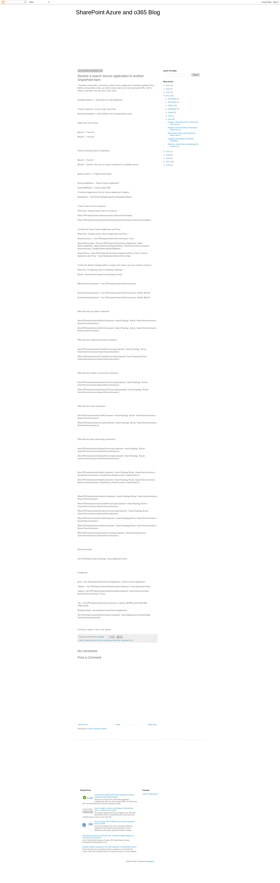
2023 (168, 89)
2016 (168, 165)
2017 (168, 162)
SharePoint (116, 640)
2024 (168, 86)
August (171, 112)
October (171, 106)
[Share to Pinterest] (121, 636)
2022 (168, 92)
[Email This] (110, 636)
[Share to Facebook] (118, 636)
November (172, 102)
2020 (168, 151)
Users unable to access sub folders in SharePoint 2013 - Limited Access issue (113, 809)
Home (118, 725)
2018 (168, 158)
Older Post (152, 725)
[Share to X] (115, 636)
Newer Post (83, 725)
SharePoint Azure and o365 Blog (118, 12)
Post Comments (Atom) (97, 729)
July (170, 116)
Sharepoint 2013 (127, 640)
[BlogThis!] (112, 636)
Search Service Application (102, 640)
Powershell (88, 640)
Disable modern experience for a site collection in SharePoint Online (109, 847)
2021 (168, 96)
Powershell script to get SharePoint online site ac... (181, 134)
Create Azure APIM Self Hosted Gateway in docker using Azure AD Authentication (114, 796)
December (172, 99)
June (170, 119)
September (172, 109)
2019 (168, 155)
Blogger (151, 861)
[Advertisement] (140, 44)
